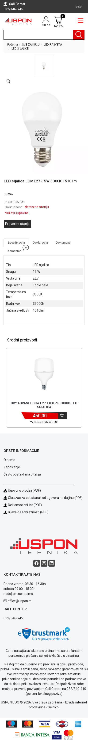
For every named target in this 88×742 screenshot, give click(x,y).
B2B (79, 6)
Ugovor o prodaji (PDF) (24, 490)
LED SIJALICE (20, 48)
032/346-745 (13, 9)
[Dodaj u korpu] (62, 415)
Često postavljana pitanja (22, 474)
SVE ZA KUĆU (31, 44)
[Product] (44, 374)
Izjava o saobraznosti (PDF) (28, 512)
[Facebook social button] (36, 563)
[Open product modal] (8, 81)
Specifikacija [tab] (16, 242)
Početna (12, 44)
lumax (9, 194)
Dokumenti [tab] (63, 242)
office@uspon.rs (19, 601)
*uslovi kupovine (17, 213)
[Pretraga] (78, 34)
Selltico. (53, 707)
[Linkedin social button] (51, 563)
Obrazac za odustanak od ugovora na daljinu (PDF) (45, 498)
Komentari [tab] (16, 250)
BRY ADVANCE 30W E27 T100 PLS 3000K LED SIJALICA (44, 405)
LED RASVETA (53, 44)
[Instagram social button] (44, 563)
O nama (9, 460)
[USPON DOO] (18, 21)
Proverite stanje (17, 224)
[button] (44, 65)
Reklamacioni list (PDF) (24, 505)
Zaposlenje (12, 467)
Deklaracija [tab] (40, 242)
